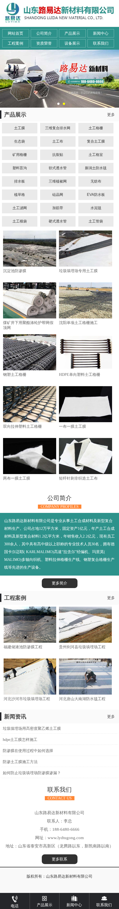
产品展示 (72, 33)
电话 (15, 906)
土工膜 (19, 128)
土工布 (57, 141)
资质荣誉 (44, 43)
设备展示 (72, 43)
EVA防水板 (96, 195)
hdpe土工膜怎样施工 (20, 740)
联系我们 (100, 43)
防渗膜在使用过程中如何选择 (28, 751)
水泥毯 (95, 208)
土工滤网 (19, 208)
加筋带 (57, 208)
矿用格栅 (19, 155)
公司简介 (44, 33)
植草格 (19, 195)
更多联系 (59, 859)
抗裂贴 (57, 155)
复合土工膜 (96, 141)
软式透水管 (58, 168)
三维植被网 (58, 181)
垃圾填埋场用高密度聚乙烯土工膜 (32, 728)
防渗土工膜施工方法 (20, 762)
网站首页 (15, 33)
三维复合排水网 (57, 128)
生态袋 (19, 141)
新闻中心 (100, 33)
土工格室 (96, 155)
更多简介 (59, 583)
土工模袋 (19, 221)
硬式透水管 (58, 221)
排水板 (19, 181)
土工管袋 (96, 221)
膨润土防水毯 (96, 168)
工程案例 (15, 43)
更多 (111, 115)
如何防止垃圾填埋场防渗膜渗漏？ (32, 773)
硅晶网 (57, 195)
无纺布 (95, 181)
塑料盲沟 (19, 168)
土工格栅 (96, 128)
